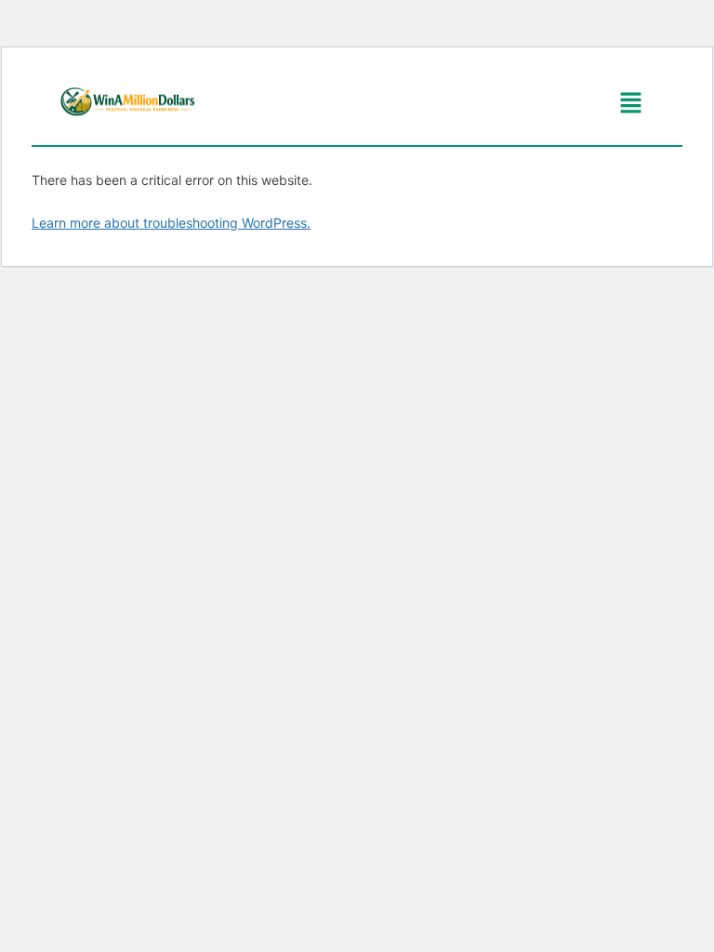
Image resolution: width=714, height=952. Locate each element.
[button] (630, 104)
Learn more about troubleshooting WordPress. (171, 223)
